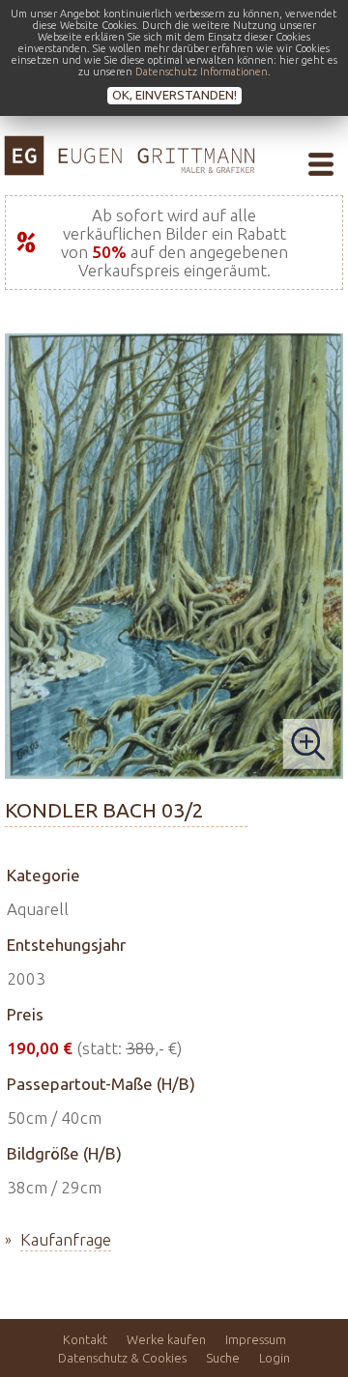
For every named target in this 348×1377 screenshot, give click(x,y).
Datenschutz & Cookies (122, 1357)
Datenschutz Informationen (201, 71)
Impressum (255, 1339)
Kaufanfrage (65, 1239)
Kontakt (85, 1339)
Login (274, 1357)
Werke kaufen (166, 1339)
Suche (223, 1357)
